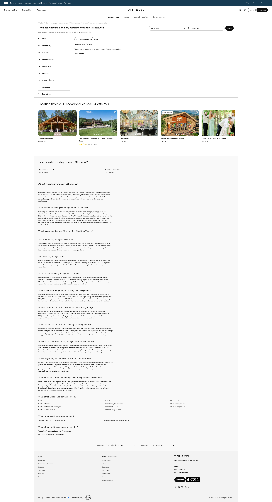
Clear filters (79, 53)
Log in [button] (252, 10)
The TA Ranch (43, 172)
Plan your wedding (10, 10)
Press (40, 477)
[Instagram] (186, 488)
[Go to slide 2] (56, 134)
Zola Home (254, 3)
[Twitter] (182, 488)
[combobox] (206, 28)
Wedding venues (113, 17)
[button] (184, 28)
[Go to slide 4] (59, 134)
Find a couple (41, 10)
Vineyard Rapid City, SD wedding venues (51, 420)
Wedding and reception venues (59, 23)
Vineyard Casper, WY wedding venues (116, 420)
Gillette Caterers (109, 401)
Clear (96, 39)
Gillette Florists (175, 401)
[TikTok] (189, 488)
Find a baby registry (181, 472)
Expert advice (27, 10)
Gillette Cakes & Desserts (46, 410)
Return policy (106, 473)
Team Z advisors (107, 480)
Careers (41, 473)
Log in (176, 466)
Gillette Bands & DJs (111, 407)
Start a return (106, 470)
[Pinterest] (179, 488)
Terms (48, 497)
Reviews (41, 467)
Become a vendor (159, 17)
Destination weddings (141, 17)
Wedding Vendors (43, 23)
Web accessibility (77, 497)
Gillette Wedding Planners (112, 410)
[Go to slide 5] (61, 134)
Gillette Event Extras (45, 401)
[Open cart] (244, 10)
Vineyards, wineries (101, 23)
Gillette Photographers (177, 407)
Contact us (105, 477)
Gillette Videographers (177, 404)
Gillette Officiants (44, 404)
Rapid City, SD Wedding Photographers (51, 434)
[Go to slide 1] (54, 134)
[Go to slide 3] (57, 134)
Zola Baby (246, 3)
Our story (41, 460)
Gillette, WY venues (88, 23)
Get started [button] (262, 10)
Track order (106, 467)
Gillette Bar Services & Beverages (49, 407)
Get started (180, 479)
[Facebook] (175, 488)
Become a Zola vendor (45, 464)
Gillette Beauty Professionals (113, 404)
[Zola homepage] (136, 10)
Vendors (126, 17)
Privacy (40, 497)
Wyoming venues (75, 23)
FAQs (104, 464)
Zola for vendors (263, 3)
